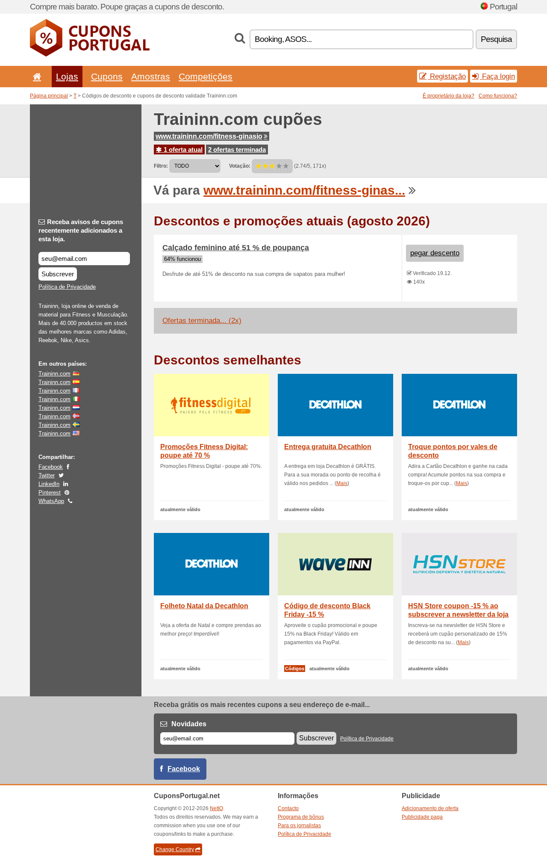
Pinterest (49, 492)
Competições (205, 76)
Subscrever (57, 274)
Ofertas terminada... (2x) (201, 321)
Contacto (288, 808)
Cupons (107, 76)
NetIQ (216, 808)
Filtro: (161, 166)
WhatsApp (51, 501)
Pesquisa (496, 39)
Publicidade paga (422, 817)
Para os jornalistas (299, 825)
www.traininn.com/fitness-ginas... (304, 190)
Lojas (67, 76)
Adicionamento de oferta (430, 808)
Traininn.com (54, 373)
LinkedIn (48, 484)
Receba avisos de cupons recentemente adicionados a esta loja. (80, 230)
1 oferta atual (182, 149)
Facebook (50, 467)
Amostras (150, 76)
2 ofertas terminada (237, 149)
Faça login (497, 76)
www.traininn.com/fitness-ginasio (209, 136)
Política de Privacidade (67, 287)
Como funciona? (498, 96)
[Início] (35, 76)
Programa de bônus (301, 817)
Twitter (46, 475)
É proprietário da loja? (448, 96)
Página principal (49, 96)
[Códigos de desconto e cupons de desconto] (90, 55)
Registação (447, 76)
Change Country (175, 849)
